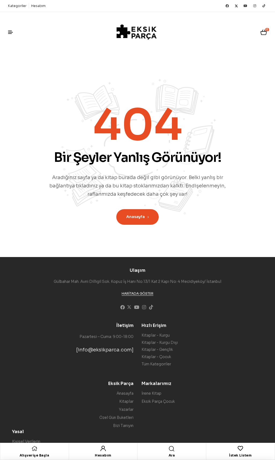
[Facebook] (227, 6)
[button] (137, 293)
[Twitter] (236, 6)
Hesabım (103, 455)
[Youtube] (245, 6)
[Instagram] (254, 6)
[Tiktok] (263, 6)
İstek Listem (240, 455)
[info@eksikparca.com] (104, 350)
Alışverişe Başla (34, 455)
